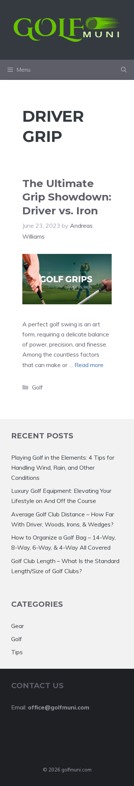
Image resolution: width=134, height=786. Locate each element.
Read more (88, 365)
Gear (17, 626)
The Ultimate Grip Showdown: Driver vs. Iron (66, 197)
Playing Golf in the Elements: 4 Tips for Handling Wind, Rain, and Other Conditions (62, 467)
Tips (17, 652)
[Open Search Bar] (124, 70)
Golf (37, 387)
